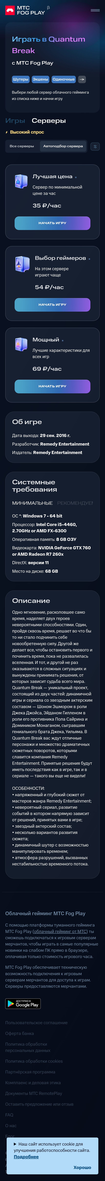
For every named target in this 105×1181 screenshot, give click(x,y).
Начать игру (52, 223)
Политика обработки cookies (34, 1061)
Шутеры (20, 79)
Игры (15, 120)
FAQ (9, 1115)
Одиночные (64, 79)
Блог (10, 1136)
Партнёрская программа (30, 1072)
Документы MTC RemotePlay (33, 1093)
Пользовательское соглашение (36, 1023)
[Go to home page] (45, 10)
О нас (11, 1126)
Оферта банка (19, 1033)
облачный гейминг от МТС (60, 931)
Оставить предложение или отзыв (39, 1104)
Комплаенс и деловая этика (33, 1083)
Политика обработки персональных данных (27, 1047)
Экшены (40, 79)
